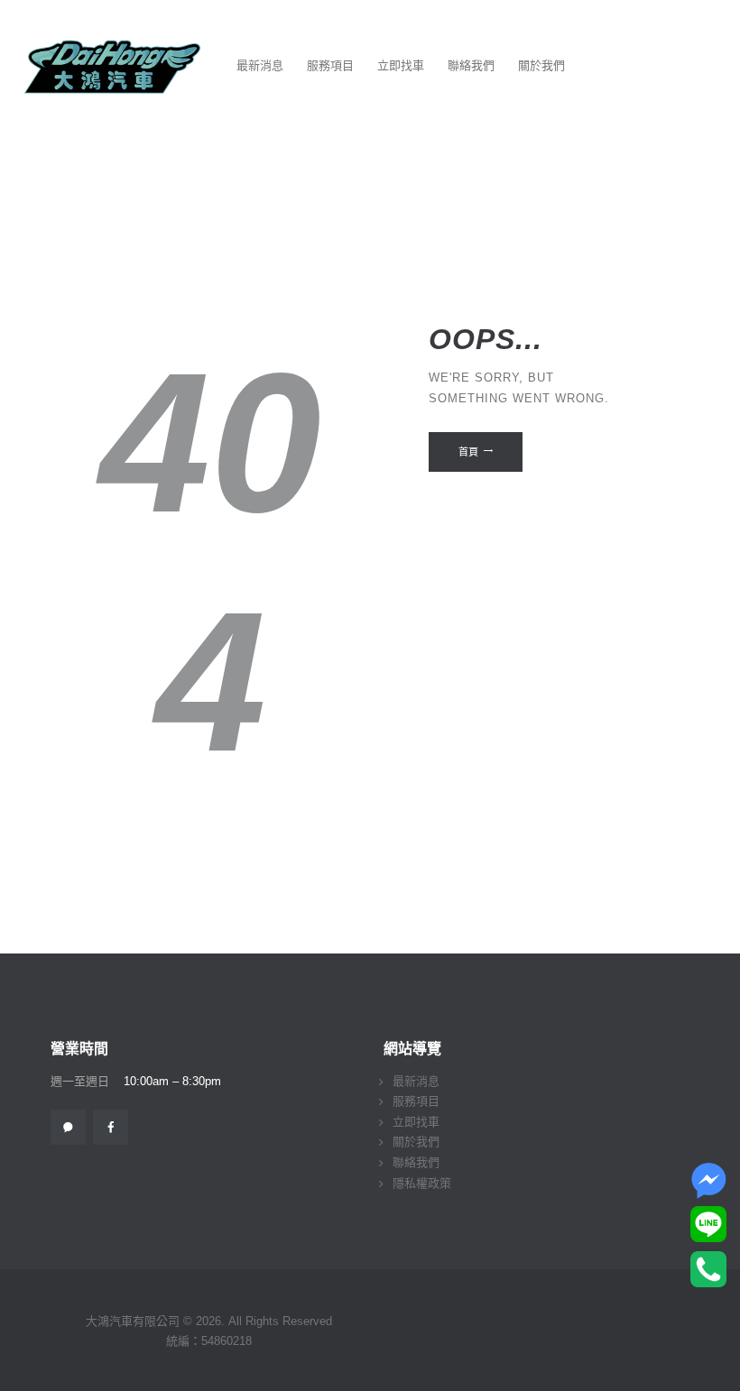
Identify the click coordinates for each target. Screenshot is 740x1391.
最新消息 (416, 1081)
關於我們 (416, 1141)
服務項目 (416, 1101)
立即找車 (416, 1121)
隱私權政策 (422, 1183)
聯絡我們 (416, 1162)
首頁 (468, 452)
